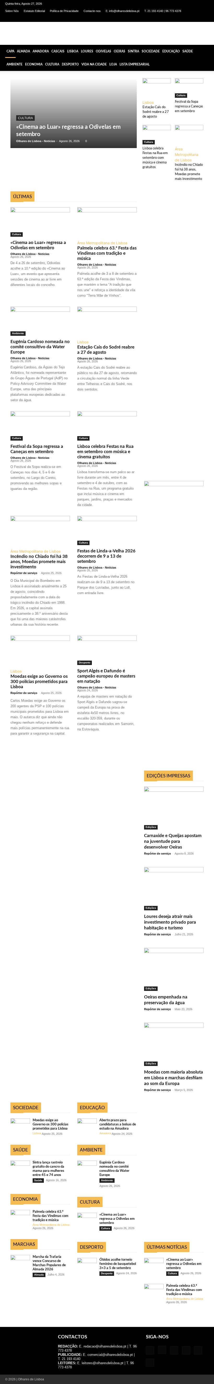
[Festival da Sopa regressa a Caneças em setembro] (189, 88)
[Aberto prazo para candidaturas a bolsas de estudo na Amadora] (87, 1125)
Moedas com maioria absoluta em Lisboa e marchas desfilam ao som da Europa (173, 1078)
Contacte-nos (92, 11)
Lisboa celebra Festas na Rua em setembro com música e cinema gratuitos (155, 158)
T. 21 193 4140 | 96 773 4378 (162, 11)
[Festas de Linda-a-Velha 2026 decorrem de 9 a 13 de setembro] (107, 530)
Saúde (187, 51)
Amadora (41, 51)
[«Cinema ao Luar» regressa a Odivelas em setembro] (73, 113)
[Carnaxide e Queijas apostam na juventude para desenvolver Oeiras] (174, 808)
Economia (34, 64)
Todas (26, 188)
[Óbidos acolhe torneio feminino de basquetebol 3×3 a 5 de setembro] (87, 1265)
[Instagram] (170, 18)
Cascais (57, 51)
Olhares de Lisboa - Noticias (35, 141)
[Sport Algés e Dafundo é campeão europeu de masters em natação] (107, 650)
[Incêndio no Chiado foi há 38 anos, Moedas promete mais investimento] (189, 134)
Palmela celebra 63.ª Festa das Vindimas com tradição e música (106, 253)
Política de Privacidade (64, 11)
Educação (171, 51)
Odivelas (103, 51)
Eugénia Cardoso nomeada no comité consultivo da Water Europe (40, 346)
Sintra (133, 51)
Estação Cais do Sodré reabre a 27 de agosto (155, 112)
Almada (23, 51)
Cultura (52, 64)
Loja (113, 64)
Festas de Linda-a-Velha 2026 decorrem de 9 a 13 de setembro (106, 556)
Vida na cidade (94, 64)
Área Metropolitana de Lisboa (186, 154)
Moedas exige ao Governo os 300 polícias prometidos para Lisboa (39, 681)
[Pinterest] (188, 18)
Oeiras (119, 51)
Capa (10, 51)
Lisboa (72, 51)
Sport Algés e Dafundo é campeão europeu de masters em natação (106, 676)
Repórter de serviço (23, 573)
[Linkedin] (179, 18)
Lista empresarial (135, 64)
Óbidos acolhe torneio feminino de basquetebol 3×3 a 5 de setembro (117, 1264)
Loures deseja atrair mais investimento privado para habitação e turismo (170, 922)
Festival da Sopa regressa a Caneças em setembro (189, 106)
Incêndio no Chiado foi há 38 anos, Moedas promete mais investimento (39, 561)
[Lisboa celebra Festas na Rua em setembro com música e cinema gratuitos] (156, 134)
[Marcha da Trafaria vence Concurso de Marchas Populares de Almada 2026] (20, 1262)
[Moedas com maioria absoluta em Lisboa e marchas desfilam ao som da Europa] (174, 1044)
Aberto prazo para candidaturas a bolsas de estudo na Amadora (117, 1124)
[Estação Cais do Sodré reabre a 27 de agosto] (156, 88)
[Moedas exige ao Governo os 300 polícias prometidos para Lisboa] (40, 650)
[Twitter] (196, 18)
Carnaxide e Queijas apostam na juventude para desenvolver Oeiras (172, 841)
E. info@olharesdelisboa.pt (122, 11)
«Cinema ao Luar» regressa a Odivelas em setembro (117, 1219)
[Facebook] (162, 18)
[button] (207, 51)
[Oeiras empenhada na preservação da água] (174, 969)
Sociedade (151, 51)
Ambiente (14, 64)
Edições (151, 827)
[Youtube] (205, 18)
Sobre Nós (12, 11)
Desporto (70, 64)
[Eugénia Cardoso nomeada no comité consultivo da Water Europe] (40, 321)
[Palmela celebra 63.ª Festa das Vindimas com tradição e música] (107, 222)
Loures (87, 51)
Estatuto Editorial (34, 11)
